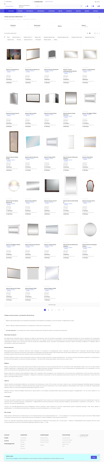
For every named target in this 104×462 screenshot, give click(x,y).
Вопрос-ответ (65, 444)
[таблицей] (99, 33)
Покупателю (66, 435)
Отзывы (22, 442)
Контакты (23, 448)
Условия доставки (44, 440)
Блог (63, 446)
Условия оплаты (44, 437)
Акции (6, 437)
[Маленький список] (88, 33)
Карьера (22, 446)
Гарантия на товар (44, 442)
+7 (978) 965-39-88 (38, 1)
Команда (23, 444)
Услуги (6, 440)
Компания (24, 435)
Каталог (6, 435)
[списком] (97, 33)
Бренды (42, 445)
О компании (23, 437)
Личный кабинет (66, 437)
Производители (9, 443)
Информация (44, 435)
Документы (23, 440)
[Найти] (81, 6)
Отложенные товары (67, 440)
